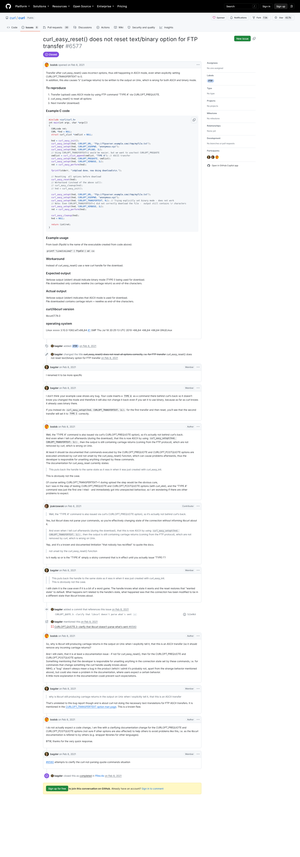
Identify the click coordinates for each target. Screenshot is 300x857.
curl (13, 18)
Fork (262, 17)
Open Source (82, 6)
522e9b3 (191, 614)
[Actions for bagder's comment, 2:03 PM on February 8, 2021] (198, 367)
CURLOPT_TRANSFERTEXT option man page (91, 706)
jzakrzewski (57, 506)
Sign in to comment (153, 788)
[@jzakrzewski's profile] (47, 506)
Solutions (39, 6)
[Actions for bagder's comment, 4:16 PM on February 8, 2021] (198, 688)
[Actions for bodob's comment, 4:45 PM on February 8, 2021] (198, 719)
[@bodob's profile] (47, 64)
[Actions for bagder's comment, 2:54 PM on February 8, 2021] (198, 388)
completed (86, 775)
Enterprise (104, 6)
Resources (59, 6)
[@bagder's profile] (47, 367)
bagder (54, 367)
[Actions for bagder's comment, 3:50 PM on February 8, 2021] (198, 570)
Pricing (122, 6)
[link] (57, 346)
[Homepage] (8, 6)
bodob (54, 64)
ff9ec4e (99, 775)
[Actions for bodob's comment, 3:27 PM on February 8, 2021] (198, 426)
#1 (89, 330)
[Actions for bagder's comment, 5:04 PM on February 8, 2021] (198, 754)
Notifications (240, 17)
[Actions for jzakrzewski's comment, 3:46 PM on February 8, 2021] (198, 506)
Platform (21, 6)
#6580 (50, 762)
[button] (194, 120)
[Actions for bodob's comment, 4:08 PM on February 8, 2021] (198, 636)
